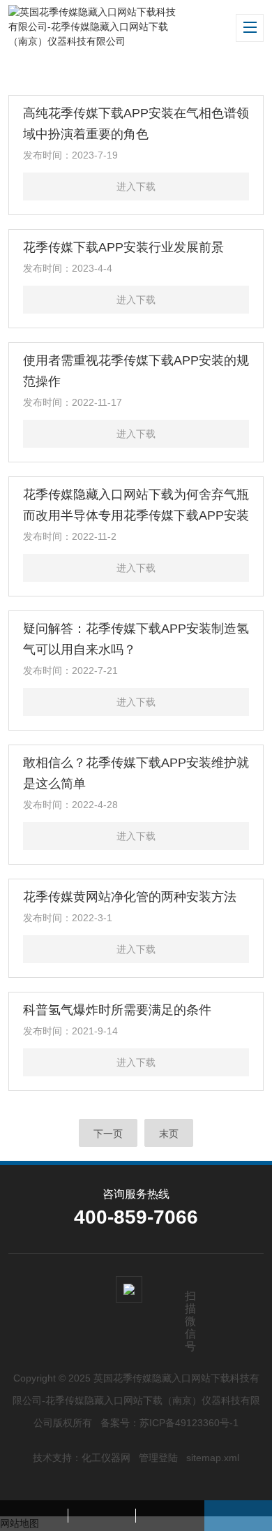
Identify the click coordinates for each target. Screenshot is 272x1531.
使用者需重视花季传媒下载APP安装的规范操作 (136, 370)
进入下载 (136, 186)
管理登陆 (158, 1457)
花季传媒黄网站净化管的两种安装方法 (129, 897)
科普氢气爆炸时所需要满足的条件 (117, 1010)
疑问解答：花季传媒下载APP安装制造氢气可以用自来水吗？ (136, 639)
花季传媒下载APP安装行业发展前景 (123, 247)
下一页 (108, 1133)
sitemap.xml (212, 1457)
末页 (169, 1133)
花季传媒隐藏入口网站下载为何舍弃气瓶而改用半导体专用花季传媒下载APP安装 (136, 505)
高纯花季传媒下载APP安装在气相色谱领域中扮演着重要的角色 (136, 123)
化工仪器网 (106, 1457)
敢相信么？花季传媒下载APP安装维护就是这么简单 (136, 773)
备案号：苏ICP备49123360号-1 (169, 1422)
